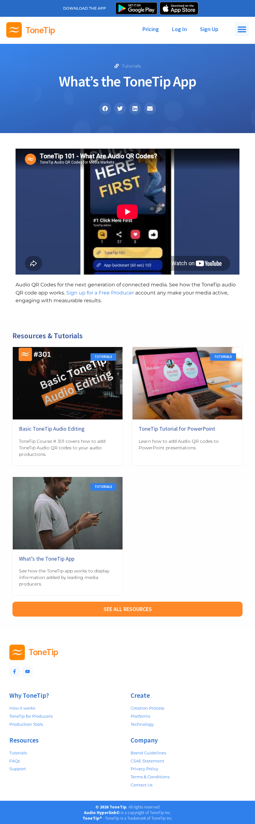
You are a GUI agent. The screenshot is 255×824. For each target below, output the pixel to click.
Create (140, 695)
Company (144, 740)
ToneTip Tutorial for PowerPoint (177, 428)
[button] (242, 29)
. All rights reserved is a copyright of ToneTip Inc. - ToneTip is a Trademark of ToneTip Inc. (127, 812)
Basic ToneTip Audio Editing (52, 428)
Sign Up (209, 29)
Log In (179, 29)
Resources (24, 740)
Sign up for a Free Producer (100, 293)
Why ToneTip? (29, 695)
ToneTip (40, 30)
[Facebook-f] (14, 671)
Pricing (150, 29)
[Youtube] (27, 671)
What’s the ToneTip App (46, 558)
